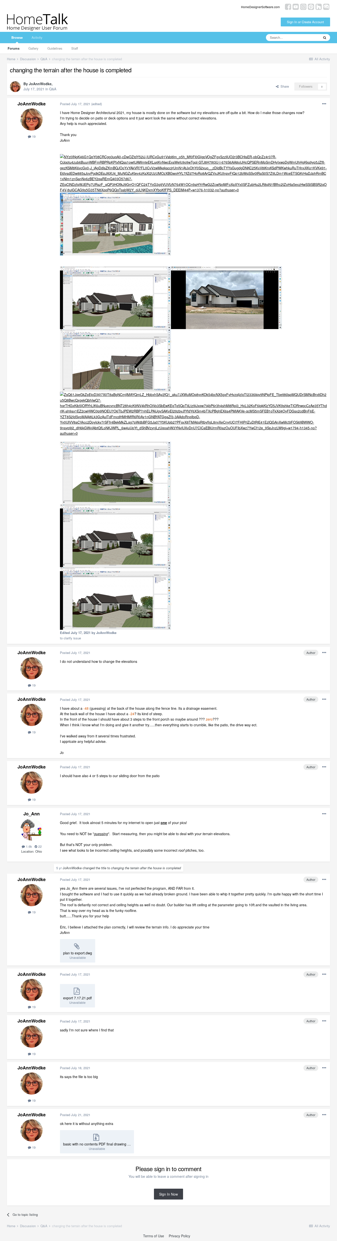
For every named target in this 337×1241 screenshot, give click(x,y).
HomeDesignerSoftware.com (260, 7)
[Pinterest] (311, 6)
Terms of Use (153, 1235)
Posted (75, 103)
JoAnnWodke (40, 83)
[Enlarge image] (194, 172)
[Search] (324, 37)
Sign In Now (168, 1194)
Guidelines (54, 48)
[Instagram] (303, 6)
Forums (13, 48)
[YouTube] (296, 6)
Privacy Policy (179, 1235)
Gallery (33, 48)
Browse (17, 37)
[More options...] (324, 104)
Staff (74, 48)
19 (33, 136)
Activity (37, 37)
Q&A (52, 88)
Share (284, 86)
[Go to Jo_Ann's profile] (31, 829)
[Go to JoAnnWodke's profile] (15, 86)
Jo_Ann (31, 813)
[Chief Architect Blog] (326, 6)
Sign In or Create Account (305, 22)
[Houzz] (319, 6)
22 (39, 846)
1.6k (28, 846)
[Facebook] (288, 6)
